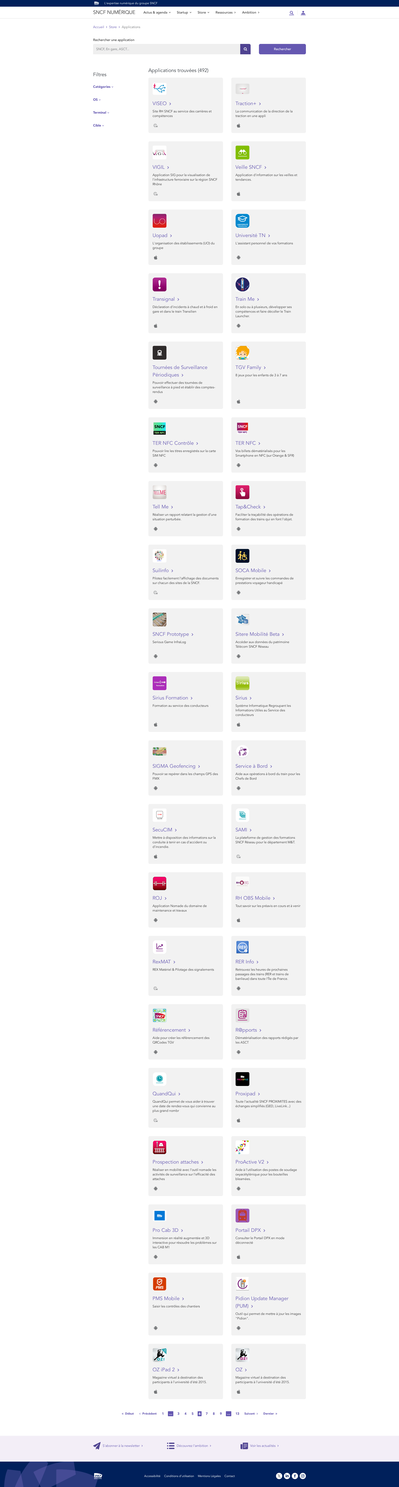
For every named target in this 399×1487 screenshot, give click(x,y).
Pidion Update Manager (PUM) (261, 1302)
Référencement (170, 1030)
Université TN (251, 235)
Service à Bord (252, 766)
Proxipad (246, 1094)
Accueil (98, 27)
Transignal (164, 299)
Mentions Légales (209, 1476)
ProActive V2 (250, 1162)
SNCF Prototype (171, 634)
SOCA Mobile (251, 571)
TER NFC (246, 443)
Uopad (161, 235)
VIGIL (159, 167)
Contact (229, 1476)
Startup (182, 12)
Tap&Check (248, 507)
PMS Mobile (167, 1299)
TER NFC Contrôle (174, 443)
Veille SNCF (249, 167)
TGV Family (249, 367)
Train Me (245, 299)
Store (202, 12)
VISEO (160, 104)
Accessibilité (152, 1476)
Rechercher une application (113, 40)
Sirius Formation (171, 698)
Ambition (249, 12)
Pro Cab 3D (166, 1230)
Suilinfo (161, 571)
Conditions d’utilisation (179, 1476)
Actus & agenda (155, 12)
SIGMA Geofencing (175, 766)
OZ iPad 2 (164, 1370)
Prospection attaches (176, 1162)
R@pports (246, 1030)
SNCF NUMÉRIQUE (114, 12)
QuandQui (165, 1094)
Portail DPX (248, 1230)
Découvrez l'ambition (192, 1446)
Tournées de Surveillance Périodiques (180, 371)
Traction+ (246, 104)
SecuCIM (163, 830)
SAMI (242, 830)
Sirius (242, 698)
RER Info (245, 962)
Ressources (224, 12)
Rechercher (282, 49)
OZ (239, 1370)
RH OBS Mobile (253, 898)
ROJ (158, 898)
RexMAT (162, 962)
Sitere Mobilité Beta (258, 634)
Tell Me (161, 507)
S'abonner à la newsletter (121, 1446)
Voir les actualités (263, 1446)
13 (237, 1414)
